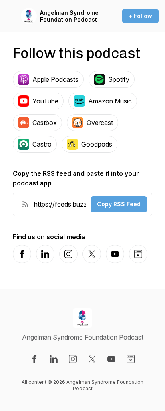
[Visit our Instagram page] (73, 359)
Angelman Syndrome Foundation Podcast (69, 16)
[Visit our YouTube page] (111, 359)
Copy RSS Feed (119, 204)
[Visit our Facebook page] (34, 359)
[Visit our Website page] (131, 359)
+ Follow (140, 15)
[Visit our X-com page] (92, 359)
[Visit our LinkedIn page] (54, 359)
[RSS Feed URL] (25, 204)
